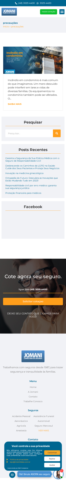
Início (6, 26)
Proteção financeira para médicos (23, 193)
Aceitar (52, 465)
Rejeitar (52, 459)
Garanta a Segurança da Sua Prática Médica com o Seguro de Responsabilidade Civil (32, 159)
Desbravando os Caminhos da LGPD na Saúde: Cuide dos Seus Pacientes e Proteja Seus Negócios (32, 167)
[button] (61, 11)
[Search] (57, 133)
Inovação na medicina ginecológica (24, 173)
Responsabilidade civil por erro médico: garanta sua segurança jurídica (30, 186)
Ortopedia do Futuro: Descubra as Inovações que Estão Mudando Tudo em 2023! (31, 179)
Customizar (52, 453)
